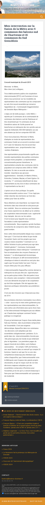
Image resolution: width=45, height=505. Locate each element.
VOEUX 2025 (7, 458)
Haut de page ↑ (36, 501)
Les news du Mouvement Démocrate (19, 411)
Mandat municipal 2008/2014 (19, 388)
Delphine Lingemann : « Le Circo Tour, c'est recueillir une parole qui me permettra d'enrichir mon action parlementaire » (22, 433)
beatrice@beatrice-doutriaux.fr (12, 479)
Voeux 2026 (7, 449)
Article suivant (12, 400)
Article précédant (13, 397)
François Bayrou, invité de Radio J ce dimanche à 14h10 (22, 420)
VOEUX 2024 (7, 464)
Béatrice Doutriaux (22, 5)
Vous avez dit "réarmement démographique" (18, 461)
